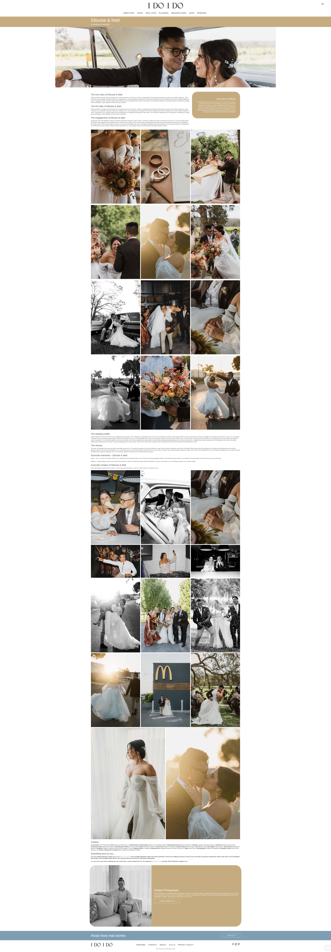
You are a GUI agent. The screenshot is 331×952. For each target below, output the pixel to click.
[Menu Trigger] (322, 3)
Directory (129, 13)
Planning (164, 13)
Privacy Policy (186, 945)
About (163, 945)
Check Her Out (167, 901)
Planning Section (156, 861)
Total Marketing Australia (170, 948)
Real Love (151, 13)
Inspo (140, 13)
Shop (191, 13)
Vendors (201, 13)
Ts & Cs (172, 945)
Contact (152, 945)
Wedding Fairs (178, 13)
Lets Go (231, 935)
